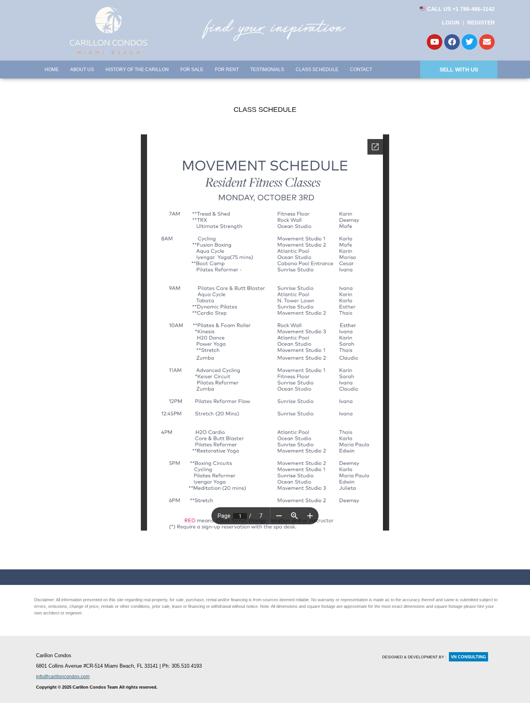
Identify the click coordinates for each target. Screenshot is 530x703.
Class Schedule (317, 69)
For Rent (227, 69)
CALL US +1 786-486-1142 (460, 9)
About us (82, 69)
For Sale (191, 69)
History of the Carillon (137, 69)
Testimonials (267, 69)
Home (52, 69)
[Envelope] (487, 42)
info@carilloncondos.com (63, 676)
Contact (361, 69)
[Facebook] (452, 42)
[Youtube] (434, 42)
